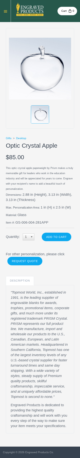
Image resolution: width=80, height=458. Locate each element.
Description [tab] (20, 280)
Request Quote (25, 261)
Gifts (8, 138)
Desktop (21, 138)
